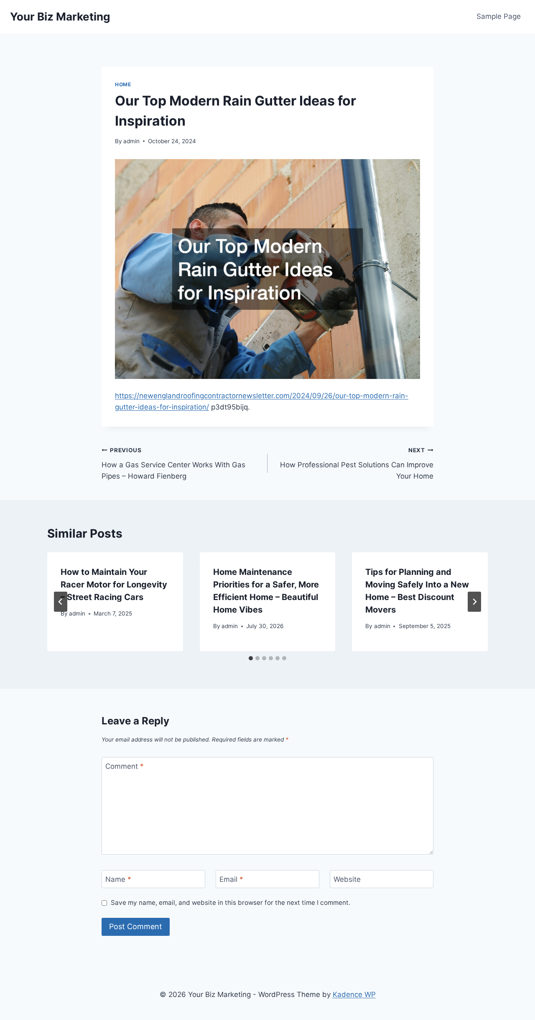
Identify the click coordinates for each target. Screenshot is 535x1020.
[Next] (474, 602)
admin (131, 141)
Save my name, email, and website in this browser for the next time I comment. (230, 903)
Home (123, 84)
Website (347, 879)
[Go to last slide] (60, 602)
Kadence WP (354, 994)
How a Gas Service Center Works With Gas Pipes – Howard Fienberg (173, 463)
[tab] (251, 658)
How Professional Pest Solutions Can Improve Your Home (356, 463)
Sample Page (498, 16)
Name (118, 879)
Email (231, 879)
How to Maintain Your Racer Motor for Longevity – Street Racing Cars (114, 584)
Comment (124, 766)
